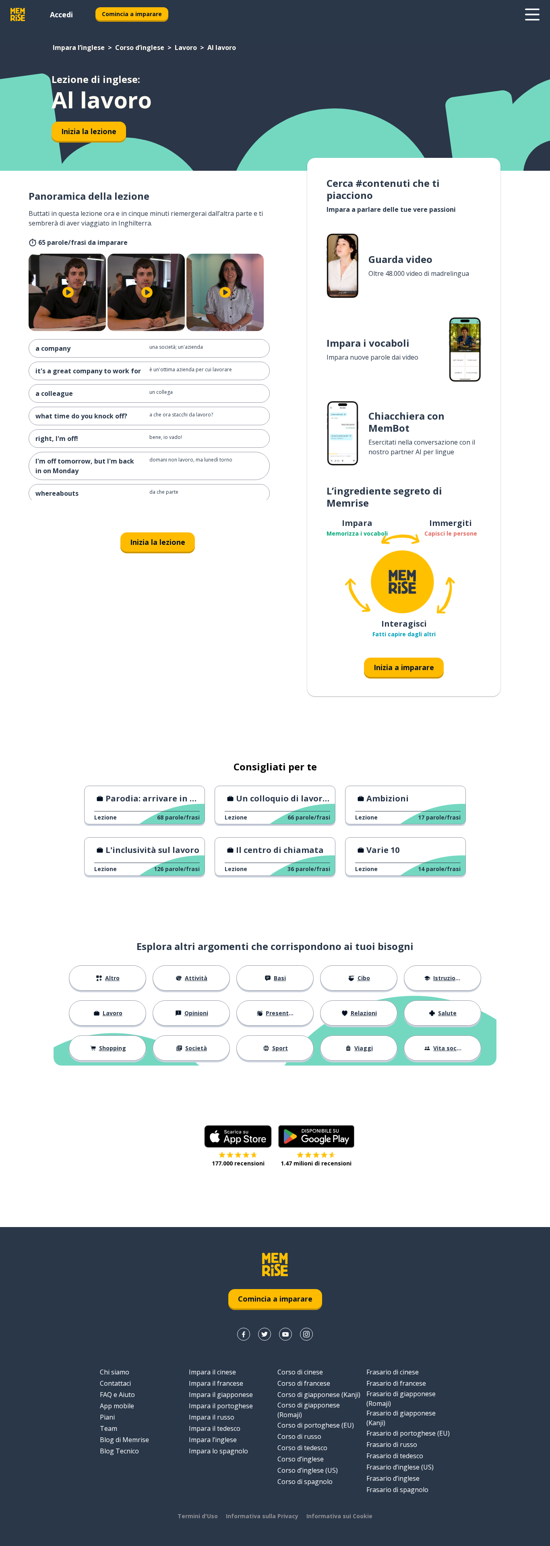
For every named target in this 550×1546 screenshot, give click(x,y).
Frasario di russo (391, 1444)
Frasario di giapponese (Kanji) (401, 1418)
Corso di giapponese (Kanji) (318, 1394)
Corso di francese (303, 1383)
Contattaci (115, 1383)
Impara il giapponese (221, 1394)
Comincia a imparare (132, 14)
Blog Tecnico (119, 1451)
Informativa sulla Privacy (262, 1516)
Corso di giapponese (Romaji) (308, 1410)
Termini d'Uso (198, 1516)
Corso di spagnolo (305, 1481)
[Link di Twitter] (264, 1334)
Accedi (61, 14)
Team (108, 1428)
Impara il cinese (212, 1372)
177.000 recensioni (238, 1163)
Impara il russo (211, 1417)
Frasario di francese (396, 1383)
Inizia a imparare (404, 667)
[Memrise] (17, 14)
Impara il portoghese (221, 1405)
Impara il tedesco (214, 1428)
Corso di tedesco (302, 1447)
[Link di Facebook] (243, 1334)
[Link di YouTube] (285, 1334)
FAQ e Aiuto (117, 1394)
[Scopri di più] (532, 14)
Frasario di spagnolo (397, 1489)
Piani (107, 1417)
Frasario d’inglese (393, 1478)
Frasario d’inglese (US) (400, 1467)
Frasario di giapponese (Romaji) (401, 1398)
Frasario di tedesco (394, 1455)
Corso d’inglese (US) (307, 1470)
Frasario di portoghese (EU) (408, 1433)
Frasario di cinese (392, 1372)
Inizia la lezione (88, 131)
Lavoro (186, 47)
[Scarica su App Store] (238, 1136)
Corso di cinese (300, 1372)
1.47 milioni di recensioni (316, 1163)
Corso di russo (299, 1436)
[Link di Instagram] (306, 1334)
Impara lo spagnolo (218, 1451)
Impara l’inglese (79, 47)
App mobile (117, 1405)
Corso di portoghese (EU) (315, 1425)
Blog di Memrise (124, 1439)
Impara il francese (216, 1383)
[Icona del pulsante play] (68, 292)
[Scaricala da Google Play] (316, 1136)
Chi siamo (114, 1372)
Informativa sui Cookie (339, 1516)
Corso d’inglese (139, 47)
